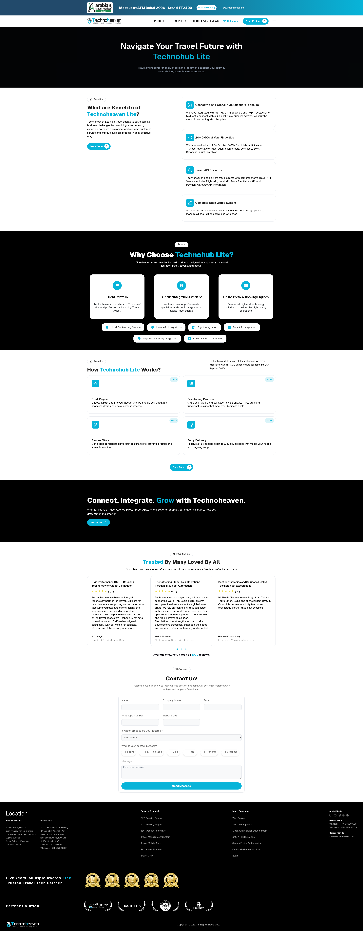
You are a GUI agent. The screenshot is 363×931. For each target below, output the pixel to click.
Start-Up (232, 751)
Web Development (242, 824)
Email (207, 700)
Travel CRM (147, 855)
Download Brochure (233, 7)
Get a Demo (96, 146)
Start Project (253, 21)
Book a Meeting (206, 7)
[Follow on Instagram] (335, 814)
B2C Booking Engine (151, 824)
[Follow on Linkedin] (344, 814)
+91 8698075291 (349, 824)
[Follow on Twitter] (339, 814)
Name (124, 700)
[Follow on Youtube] (348, 814)
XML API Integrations (243, 837)
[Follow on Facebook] (331, 814)
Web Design (238, 818)
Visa (175, 751)
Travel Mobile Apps (151, 843)
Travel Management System (155, 837)
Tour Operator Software (153, 830)
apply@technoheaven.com (341, 836)
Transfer (211, 751)
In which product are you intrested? (141, 730)
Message (126, 761)
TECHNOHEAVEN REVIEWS (204, 21)
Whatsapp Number (132, 715)
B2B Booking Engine (151, 818)
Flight (130, 751)
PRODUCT (160, 21)
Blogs (235, 855)
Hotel (192, 751)
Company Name (172, 700)
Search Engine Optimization (246, 843)
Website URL (170, 715)
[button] (177, 649)
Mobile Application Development (249, 830)
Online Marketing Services (246, 849)
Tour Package (153, 751)
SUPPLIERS (180, 21)
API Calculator (231, 21)
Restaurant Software (151, 849)
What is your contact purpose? (139, 746)
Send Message (181, 786)
